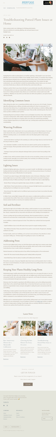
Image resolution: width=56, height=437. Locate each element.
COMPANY (6, 410)
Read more (6, 359)
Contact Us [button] (6, 402)
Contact (18, 415)
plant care (39, 301)
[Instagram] (8, 405)
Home (4, 7)
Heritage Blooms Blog (11, 7)
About (4, 413)
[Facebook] (4, 37)
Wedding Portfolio (7, 417)
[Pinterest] (7, 37)
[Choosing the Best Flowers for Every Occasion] (28, 328)
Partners (5, 419)
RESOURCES (19, 410)
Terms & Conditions (20, 417)
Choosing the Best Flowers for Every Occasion (26, 342)
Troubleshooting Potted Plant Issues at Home (44, 342)
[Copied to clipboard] (10, 37)
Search (17, 413)
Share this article (8, 35)
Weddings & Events (7, 415)
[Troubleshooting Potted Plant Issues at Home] (45, 328)
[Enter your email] (51, 418)
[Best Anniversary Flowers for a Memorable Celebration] (10, 328)
